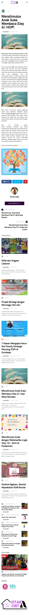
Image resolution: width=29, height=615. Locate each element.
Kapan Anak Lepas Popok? (8, 517)
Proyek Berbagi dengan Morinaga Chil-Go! (12, 304)
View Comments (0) (13, 203)
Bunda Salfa (6, 31)
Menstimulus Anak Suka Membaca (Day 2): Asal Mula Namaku (13, 393)
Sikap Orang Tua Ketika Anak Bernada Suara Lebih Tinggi (9, 535)
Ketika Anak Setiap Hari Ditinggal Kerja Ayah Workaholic (10, 544)
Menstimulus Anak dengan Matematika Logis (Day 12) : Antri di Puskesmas (14, 442)
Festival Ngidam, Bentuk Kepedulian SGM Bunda (13, 486)
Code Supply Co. (19, 610)
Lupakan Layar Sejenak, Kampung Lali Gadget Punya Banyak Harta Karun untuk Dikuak (10, 508)
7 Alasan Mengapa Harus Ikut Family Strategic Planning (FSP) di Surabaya (14, 348)
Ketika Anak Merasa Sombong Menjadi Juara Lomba (9, 525)
